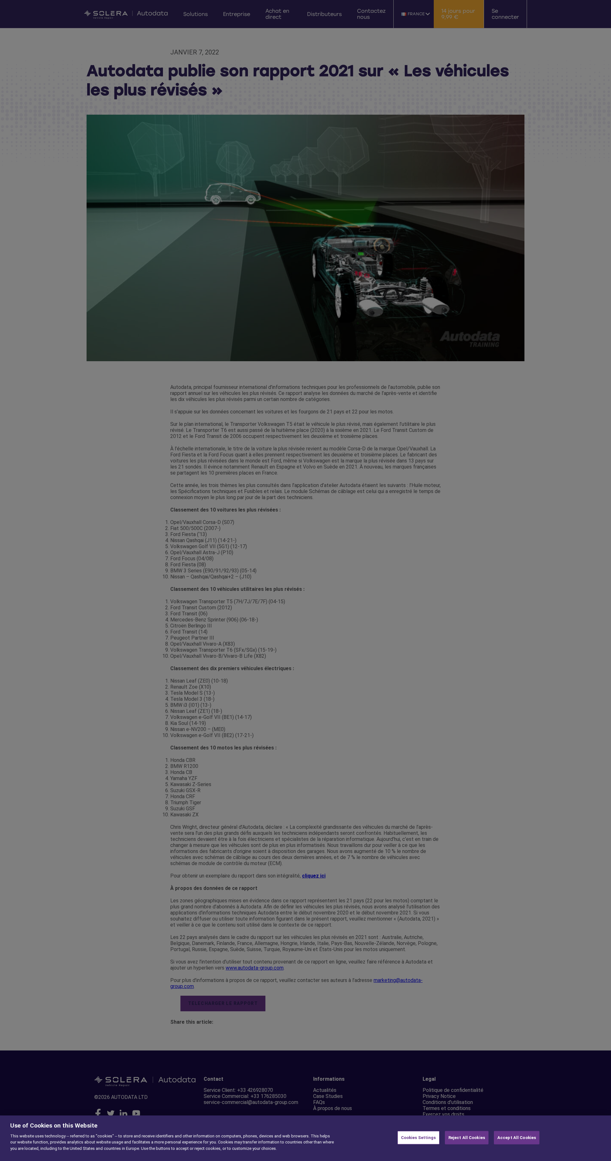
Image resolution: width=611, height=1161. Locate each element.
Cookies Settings (418, 1137)
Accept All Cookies (516, 1137)
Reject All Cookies (466, 1137)
